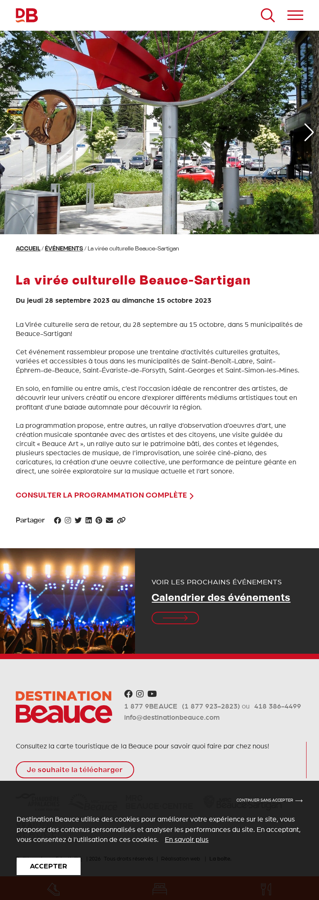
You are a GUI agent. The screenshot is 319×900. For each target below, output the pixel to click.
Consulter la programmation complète (102, 496)
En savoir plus (187, 839)
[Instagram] (140, 694)
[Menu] (295, 15)
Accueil (28, 249)
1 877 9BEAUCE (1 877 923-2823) (182, 706)
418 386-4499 (277, 706)
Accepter (48, 866)
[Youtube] (152, 694)
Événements (64, 249)
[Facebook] (128, 694)
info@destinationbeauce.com (172, 717)
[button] (9, 132)
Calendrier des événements (221, 598)
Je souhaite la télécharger (75, 770)
